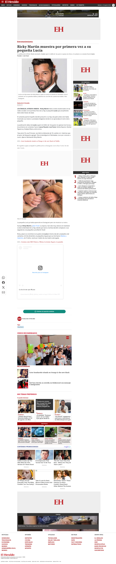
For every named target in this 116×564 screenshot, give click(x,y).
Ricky (32, 294)
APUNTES (28, 548)
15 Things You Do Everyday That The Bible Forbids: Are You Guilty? (25, 482)
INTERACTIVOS (76, 544)
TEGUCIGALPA (6, 540)
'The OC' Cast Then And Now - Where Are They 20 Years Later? (62, 462)
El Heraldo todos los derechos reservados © (13, 557)
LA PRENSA (98, 540)
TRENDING (28, 544)
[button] (3, 278)
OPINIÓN (28, 546)
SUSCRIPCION (99, 550)
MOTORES (51, 544)
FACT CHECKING (76, 542)
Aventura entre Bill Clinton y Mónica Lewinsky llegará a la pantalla (42, 242)
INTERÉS (28, 535)
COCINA (27, 540)
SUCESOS (5, 544)
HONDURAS (6, 538)
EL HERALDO (99, 538)
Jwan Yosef (36, 226)
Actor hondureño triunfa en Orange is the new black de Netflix (40, 141)
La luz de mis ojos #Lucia (27, 289)
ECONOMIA (5, 542)
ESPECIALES (29, 542)
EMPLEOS (51, 542)
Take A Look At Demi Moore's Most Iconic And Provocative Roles (44, 482)
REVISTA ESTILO (100, 544)
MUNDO (4, 546)
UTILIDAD (51, 535)
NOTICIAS (5, 535)
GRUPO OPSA (99, 535)
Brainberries (26, 466)
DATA (73, 540)
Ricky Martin (20, 327)
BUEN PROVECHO (100, 546)
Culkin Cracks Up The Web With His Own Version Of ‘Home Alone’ (25, 462)
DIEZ (96, 542)
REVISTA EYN (99, 548)
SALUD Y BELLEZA (54, 540)
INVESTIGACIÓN (76, 538)
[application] (44, 350)
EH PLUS (74, 535)
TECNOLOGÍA (52, 538)
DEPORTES (28, 538)
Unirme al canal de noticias (45, 311)
